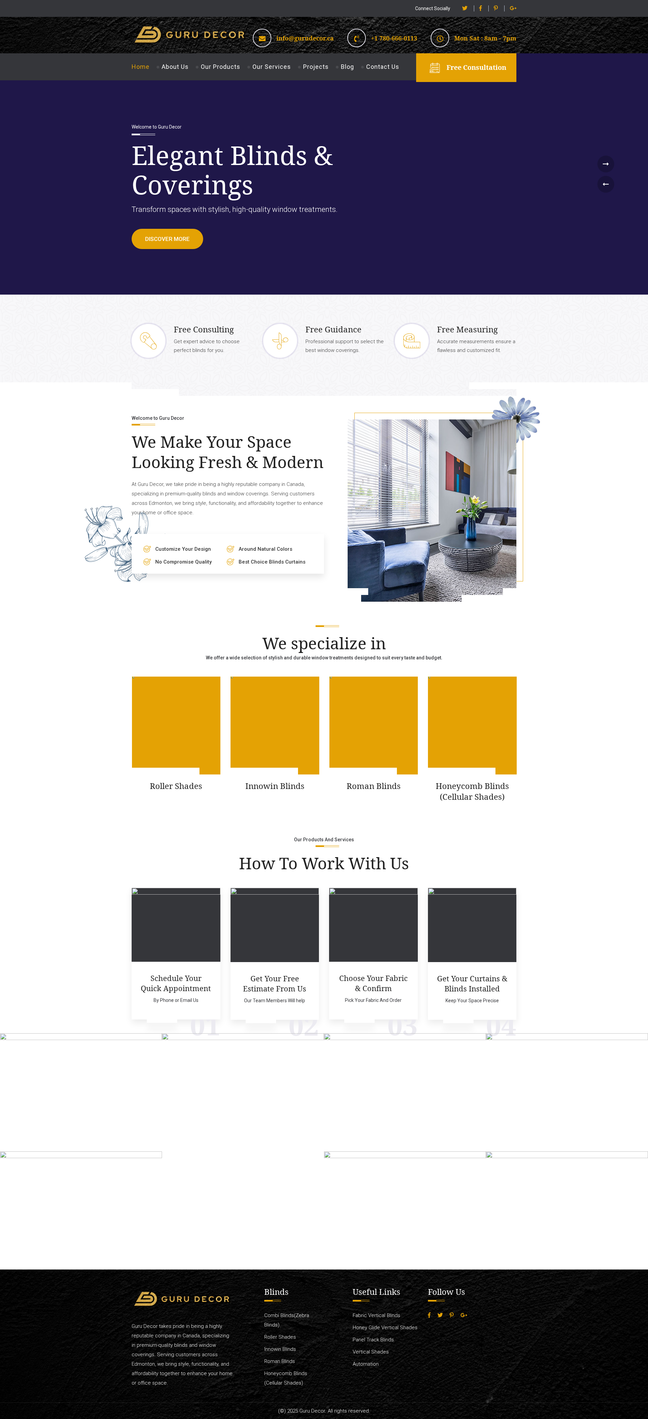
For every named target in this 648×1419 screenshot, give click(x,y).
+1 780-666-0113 (394, 38)
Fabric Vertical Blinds (376, 1315)
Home (141, 66)
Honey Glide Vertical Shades (385, 1328)
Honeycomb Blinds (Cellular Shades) (373, 791)
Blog (347, 66)
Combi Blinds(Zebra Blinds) (472, 791)
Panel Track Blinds (373, 1340)
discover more (167, 239)
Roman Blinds (275, 786)
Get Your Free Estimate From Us (274, 983)
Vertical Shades (371, 1352)
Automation (366, 1364)
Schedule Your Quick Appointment (176, 983)
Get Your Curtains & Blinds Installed (472, 983)
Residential (70, 1117)
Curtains (94, 1117)
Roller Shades (77, 786)
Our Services (271, 66)
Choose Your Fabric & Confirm (373, 983)
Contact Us (382, 66)
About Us (175, 66)
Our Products (220, 66)
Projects (316, 66)
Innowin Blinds (176, 786)
